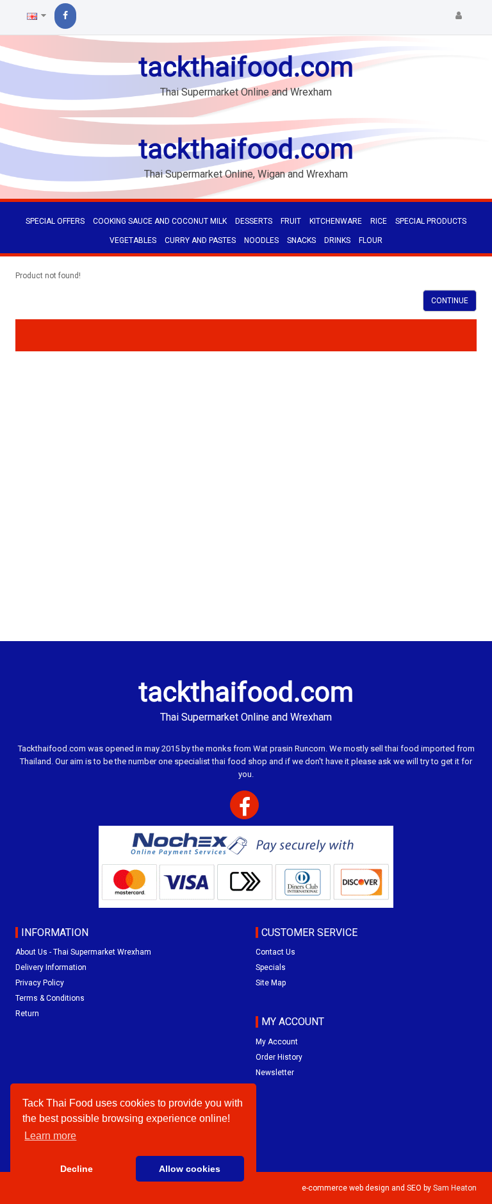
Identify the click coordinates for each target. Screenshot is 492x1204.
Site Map (271, 982)
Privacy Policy (39, 982)
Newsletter (275, 1072)
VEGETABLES (133, 240)
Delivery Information (50, 967)
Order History (279, 1057)
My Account (277, 1041)
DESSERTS (253, 221)
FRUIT (291, 221)
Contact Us (275, 952)
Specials (271, 967)
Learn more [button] (50, 1135)
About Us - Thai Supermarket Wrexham (83, 952)
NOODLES (261, 240)
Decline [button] (76, 1169)
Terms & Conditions (50, 998)
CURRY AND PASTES (200, 240)
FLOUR (370, 240)
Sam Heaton (455, 1187)
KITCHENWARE (335, 221)
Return (27, 1013)
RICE (378, 221)
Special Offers (55, 221)
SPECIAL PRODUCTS (430, 221)
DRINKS (337, 240)
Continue (449, 300)
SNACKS (301, 240)
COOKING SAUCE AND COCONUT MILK (160, 221)
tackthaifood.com (246, 67)
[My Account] (458, 16)
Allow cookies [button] (189, 1169)
